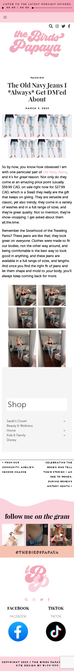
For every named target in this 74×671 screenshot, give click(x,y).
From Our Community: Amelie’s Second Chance (18, 467)
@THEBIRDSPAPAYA (37, 552)
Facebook (18, 616)
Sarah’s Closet (17, 421)
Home (11, 430)
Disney (11, 440)
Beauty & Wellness (20, 426)
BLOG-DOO (50, 665)
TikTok (56, 616)
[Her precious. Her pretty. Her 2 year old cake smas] (13, 535)
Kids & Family (16, 435)
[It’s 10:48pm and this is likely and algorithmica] (37, 535)
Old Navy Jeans (55, 172)
